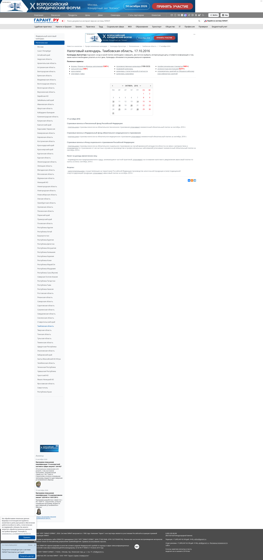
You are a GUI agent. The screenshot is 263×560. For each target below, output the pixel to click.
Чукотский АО (42, 375)
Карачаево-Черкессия (46, 129)
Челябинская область (46, 363)
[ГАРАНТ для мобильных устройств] (175, 15)
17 (113, 105)
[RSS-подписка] (203, 15)
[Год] (140, 85)
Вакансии (55, 15)
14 (137, 101)
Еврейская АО (42, 96)
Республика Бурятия (45, 240)
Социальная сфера (115, 26)
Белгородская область (46, 71)
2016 (136, 86)
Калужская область (45, 121)
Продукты (72, 15)
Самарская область (45, 301)
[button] (216, 21)
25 (119, 109)
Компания (38, 15)
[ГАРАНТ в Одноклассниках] (196, 15)
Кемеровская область (46, 133)
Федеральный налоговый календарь (46, 37)
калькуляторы (76, 69)
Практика (90, 26)
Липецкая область (44, 166)
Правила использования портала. (94, 541)
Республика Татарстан (46, 281)
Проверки (203, 26)
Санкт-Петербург (44, 51)
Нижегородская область (47, 186)
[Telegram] (195, 180)
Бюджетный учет (219, 26)
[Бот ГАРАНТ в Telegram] (192, 15)
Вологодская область (46, 88)
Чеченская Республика (46, 367)
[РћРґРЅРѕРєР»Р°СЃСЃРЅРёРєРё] (192, 180)
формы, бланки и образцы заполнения (86, 66)
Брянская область (44, 75)
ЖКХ (130, 26)
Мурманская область (45, 178)
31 (113, 113)
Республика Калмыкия (46, 252)
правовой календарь (124, 69)
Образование (142, 26)
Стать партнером (136, 15)
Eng (226, 15)
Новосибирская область (47, 195)
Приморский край (44, 219)
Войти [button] (215, 15)
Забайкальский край (45, 100)
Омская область (43, 199)
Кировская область (45, 137)
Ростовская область (45, 293)
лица (101, 159)
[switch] (63, 21)
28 (137, 109)
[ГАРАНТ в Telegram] (189, 15)
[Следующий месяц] (150, 85)
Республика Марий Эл (46, 264)
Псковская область (45, 223)
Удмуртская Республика (46, 347)
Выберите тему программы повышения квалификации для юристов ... (46, 517)
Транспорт (156, 26)
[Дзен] (182, 15)
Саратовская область (46, 305)
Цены (87, 15)
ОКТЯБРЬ (129, 86)
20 (131, 105)
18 (119, 105)
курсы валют (76, 71)
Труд (101, 26)
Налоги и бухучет (64, 26)
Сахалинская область (46, 310)
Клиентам (156, 15)
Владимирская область (46, 80)
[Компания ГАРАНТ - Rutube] (199, 15)
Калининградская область (47, 117)
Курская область (44, 158)
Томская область (44, 334)
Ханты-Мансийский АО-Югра (49, 359)
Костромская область (46, 141)
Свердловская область (46, 314)
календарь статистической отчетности (132, 71)
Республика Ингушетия (46, 248)
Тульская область (44, 338)
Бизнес (79, 26)
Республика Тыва (44, 285)
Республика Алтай (44, 232)
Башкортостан (43, 236)
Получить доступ (27, 556)
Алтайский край (43, 55)
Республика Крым (44, 392)
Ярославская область (46, 383)
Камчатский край (44, 125)
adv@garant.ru (204, 543)
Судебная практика (43, 26)
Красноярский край (45, 149)
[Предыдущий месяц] (112, 85)
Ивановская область (45, 104)
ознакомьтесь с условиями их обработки (16, 534)
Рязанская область (45, 297)
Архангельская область (46, 63)
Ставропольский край (46, 322)
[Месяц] (122, 85)
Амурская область (44, 59)
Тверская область (44, 330)
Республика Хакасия (45, 289)
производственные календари (128, 66)
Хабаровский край (44, 355)
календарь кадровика (125, 74)
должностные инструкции (167, 69)
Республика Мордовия (46, 268)
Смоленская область (45, 318)
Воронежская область (46, 92)
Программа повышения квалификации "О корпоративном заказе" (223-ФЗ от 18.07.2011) (49, 495)
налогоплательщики (76, 171)
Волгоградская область (46, 84)
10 (113, 101)
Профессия (190, 26)
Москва (40, 47)
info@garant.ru (98, 552)
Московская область (45, 174)
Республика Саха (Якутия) (47, 273)
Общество (170, 26)
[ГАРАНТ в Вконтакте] (179, 15)
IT (180, 26)
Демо (100, 15)
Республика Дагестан (45, 244)
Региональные (42, 43)
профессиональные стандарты (169, 66)
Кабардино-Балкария (45, 112)
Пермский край (43, 215)
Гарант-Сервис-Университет (78, 556)
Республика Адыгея (45, 227)
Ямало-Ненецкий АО (45, 379)
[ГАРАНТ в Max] (185, 15)
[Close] (35, 545)
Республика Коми (44, 260)
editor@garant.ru (200, 539)
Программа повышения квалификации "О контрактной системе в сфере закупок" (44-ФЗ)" (49, 464)
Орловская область (45, 207)
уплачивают (135, 127)
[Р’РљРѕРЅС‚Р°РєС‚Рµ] (189, 180)
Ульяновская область (46, 351)
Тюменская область (45, 342)
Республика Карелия (45, 256)
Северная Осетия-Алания (47, 277)
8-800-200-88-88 (171, 533)
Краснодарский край (45, 145)
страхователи (72, 148)
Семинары (115, 15)
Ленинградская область (47, 162)
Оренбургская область (46, 203)
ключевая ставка (78, 74)
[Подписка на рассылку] (172, 15)
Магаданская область (46, 170)
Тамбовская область (45, 326)
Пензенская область (45, 211)
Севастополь (42, 388)
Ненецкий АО (42, 182)
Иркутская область (45, 108)
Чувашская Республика (46, 371)
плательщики (73, 127)
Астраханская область (46, 67)
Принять (27, 537)
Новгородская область (46, 190)
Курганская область (45, 153)
